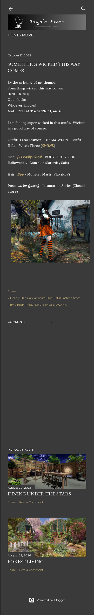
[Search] (83, 7)
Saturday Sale (44, 304)
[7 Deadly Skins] (29, 157)
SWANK (48, 145)
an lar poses (37, 298)
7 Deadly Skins (18, 298)
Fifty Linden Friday (21, 304)
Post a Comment (31, 502)
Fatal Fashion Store (67, 298)
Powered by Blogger (51, 600)
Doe (21, 174)
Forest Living (26, 561)
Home (13, 35)
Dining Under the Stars (39, 494)
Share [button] (12, 291)
